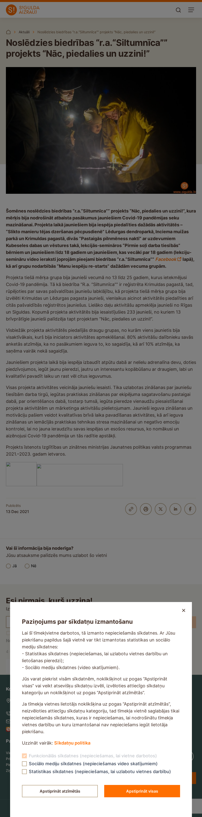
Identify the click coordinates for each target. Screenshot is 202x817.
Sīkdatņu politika (72, 743)
